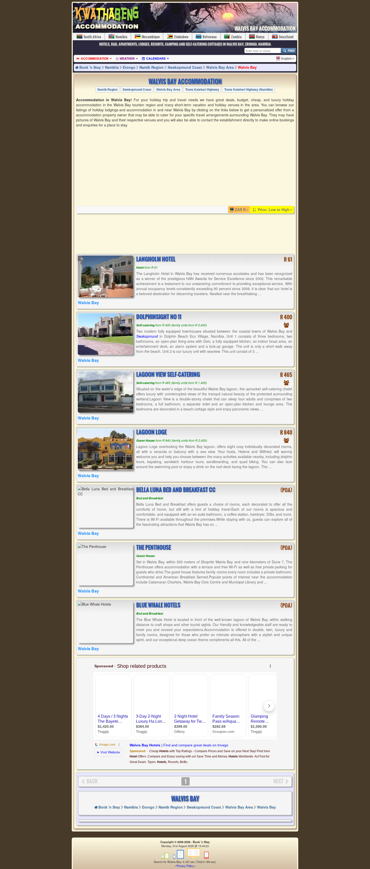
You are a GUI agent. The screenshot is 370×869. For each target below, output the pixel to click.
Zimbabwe (181, 36)
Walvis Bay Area (220, 67)
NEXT (278, 781)
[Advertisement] (185, 166)
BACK (92, 781)
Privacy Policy (185, 866)
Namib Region (151, 67)
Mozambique (151, 36)
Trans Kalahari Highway (202, 89)
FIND (291, 50)
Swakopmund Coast (185, 67)
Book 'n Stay (90, 67)
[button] (285, 58)
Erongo (129, 67)
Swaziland (286, 36)
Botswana (210, 36)
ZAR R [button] (240, 209)
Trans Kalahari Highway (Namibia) (248, 89)
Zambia (236, 36)
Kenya (260, 36)
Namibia (121, 36)
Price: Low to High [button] (273, 209)
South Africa (92, 36)
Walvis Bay (247, 67)
